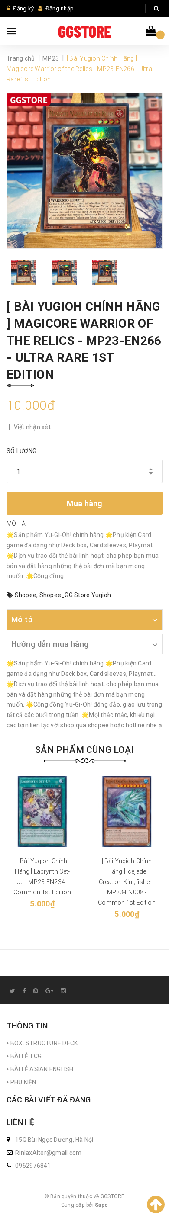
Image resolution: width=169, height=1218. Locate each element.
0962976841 (33, 1165)
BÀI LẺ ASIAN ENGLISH (41, 1069)
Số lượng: (22, 450)
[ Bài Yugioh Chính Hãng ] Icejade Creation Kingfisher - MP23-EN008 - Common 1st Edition (127, 882)
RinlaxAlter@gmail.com (48, 1152)
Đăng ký (23, 8)
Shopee (26, 594)
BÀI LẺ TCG (25, 1056)
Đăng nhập (60, 8)
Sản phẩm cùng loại (84, 750)
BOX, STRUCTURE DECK (43, 1043)
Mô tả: (16, 523)
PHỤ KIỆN (22, 1082)
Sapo (101, 1205)
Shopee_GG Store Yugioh (75, 594)
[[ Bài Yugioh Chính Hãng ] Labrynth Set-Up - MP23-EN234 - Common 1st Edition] (42, 811)
